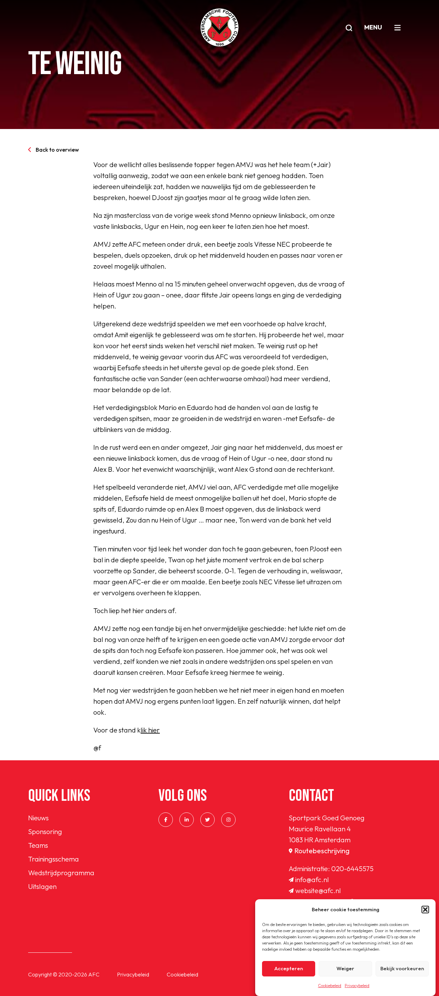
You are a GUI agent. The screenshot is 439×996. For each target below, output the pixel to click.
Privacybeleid (357, 985)
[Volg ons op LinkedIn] (186, 819)
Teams (38, 845)
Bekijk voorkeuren (402, 968)
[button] (425, 909)
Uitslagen (42, 886)
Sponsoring (45, 831)
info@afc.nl (312, 879)
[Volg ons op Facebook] (165, 819)
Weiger (345, 968)
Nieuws (38, 817)
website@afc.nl (318, 890)
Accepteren (288, 968)
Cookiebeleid (329, 985)
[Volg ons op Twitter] (207, 819)
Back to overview (57, 149)
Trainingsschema (53, 859)
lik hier (150, 730)
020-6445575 (352, 868)
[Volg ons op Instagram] (228, 819)
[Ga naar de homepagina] (219, 27)
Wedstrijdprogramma (61, 872)
